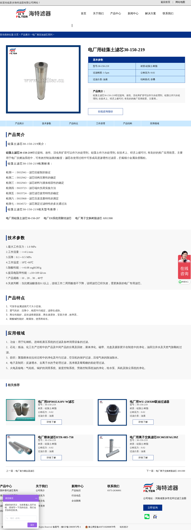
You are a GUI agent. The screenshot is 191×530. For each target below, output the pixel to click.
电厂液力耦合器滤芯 (25, 471)
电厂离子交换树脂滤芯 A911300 (94, 218)
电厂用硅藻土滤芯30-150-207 (25, 218)
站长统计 (124, 527)
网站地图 (180, 2)
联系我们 (168, 13)
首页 (83, 13)
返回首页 (165, 2)
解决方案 (150, 13)
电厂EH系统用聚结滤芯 (57, 218)
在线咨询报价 (105, 111)
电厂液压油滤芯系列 (42, 34)
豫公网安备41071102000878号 (101, 527)
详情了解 (51, 422)
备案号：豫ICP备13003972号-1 (67, 527)
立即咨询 (153, 507)
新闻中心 (133, 13)
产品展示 (25, 34)
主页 (16, 34)
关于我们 (98, 13)
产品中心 (115, 13)
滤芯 (67, 157)
